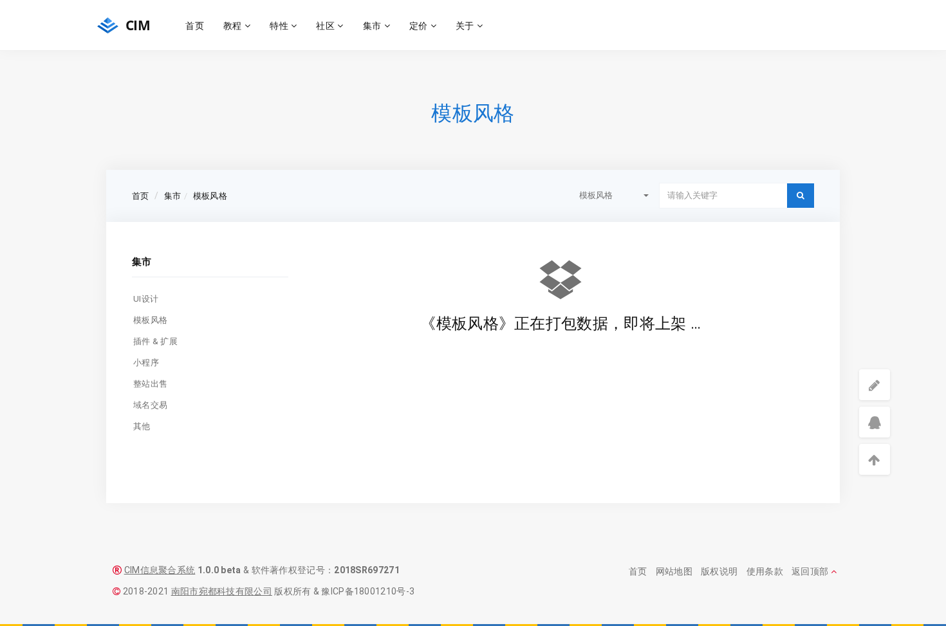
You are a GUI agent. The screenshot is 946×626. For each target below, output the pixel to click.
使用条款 (765, 571)
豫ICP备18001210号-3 (367, 591)
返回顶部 (811, 571)
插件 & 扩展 (155, 341)
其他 (142, 426)
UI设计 (145, 299)
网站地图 (674, 571)
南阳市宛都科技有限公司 (221, 591)
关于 (466, 25)
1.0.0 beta (219, 570)
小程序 (146, 362)
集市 (373, 25)
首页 (194, 25)
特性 (280, 25)
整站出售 (150, 384)
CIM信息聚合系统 (160, 570)
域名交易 (150, 405)
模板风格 (210, 196)
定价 (420, 25)
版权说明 (719, 571)
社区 (326, 25)
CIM (136, 25)
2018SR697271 (367, 570)
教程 (234, 25)
